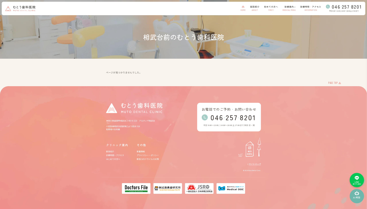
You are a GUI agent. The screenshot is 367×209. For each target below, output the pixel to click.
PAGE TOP (333, 83)
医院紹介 (110, 151)
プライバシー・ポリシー (148, 155)
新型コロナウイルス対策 (148, 159)
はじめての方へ (113, 159)
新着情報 (141, 151)
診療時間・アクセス (115, 155)
